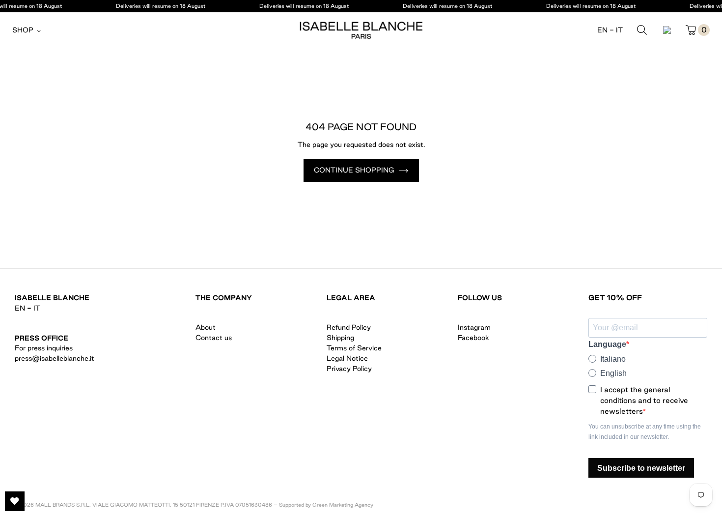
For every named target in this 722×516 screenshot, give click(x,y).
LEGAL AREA (351, 298)
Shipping (340, 338)
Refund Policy (349, 327)
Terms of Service (354, 348)
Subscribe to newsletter (641, 468)
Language (607, 344)
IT (619, 30)
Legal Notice (347, 358)
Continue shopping (354, 170)
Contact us (213, 338)
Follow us (480, 298)
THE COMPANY (223, 298)
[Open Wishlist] (15, 501)
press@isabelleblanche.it (54, 358)
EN (602, 30)
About (205, 327)
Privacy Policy (349, 369)
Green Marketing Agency (342, 505)
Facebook (473, 338)
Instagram (474, 327)
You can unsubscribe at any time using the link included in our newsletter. (644, 431)
